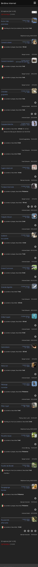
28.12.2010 (34, 74)
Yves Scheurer (26, 150)
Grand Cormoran (7, 268)
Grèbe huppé (5, 317)
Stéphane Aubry (25, 35)
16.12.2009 (34, 106)
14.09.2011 (34, 329)
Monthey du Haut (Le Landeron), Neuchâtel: (16, 28)
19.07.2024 (34, 180)
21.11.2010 (34, 54)
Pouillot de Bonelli (7, 466)
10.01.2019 (34, 448)
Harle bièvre (5, 347)
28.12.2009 (34, 161)
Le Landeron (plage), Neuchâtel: (13, 47)
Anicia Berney (26, 448)
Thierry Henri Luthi (24, 418)
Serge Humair (26, 54)
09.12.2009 (34, 210)
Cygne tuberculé (7, 168)
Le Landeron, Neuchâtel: (11, 129)
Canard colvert (6, 42)
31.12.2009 (34, 150)
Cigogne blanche (7, 124)
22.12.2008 (34, 117)
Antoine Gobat (26, 106)
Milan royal (5, 406)
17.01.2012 (34, 261)
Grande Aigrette (6, 287)
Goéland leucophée (4, 237)
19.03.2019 (34, 139)
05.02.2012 (34, 250)
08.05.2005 (33, 35)
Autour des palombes (5, 22)
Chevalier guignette (4, 93)
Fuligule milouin (6, 217)
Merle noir (4, 366)
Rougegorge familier (5, 488)
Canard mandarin (7, 61)
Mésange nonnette (4, 386)
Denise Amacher (25, 180)
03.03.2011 (34, 418)
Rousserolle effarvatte (5, 521)
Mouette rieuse (6, 436)
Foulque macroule (7, 187)
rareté (13, 14)
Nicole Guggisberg (24, 139)
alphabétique (5, 14)
